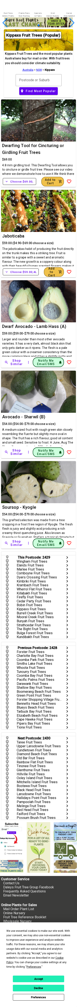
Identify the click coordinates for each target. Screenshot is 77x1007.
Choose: (19, 181)
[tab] (8, 14)
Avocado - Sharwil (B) (23, 416)
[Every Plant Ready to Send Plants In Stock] (38, 847)
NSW (39, 69)
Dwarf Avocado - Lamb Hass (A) (34, 326)
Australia (27, 69)
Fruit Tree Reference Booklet (24, 917)
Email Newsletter (16, 895)
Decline (38, 988)
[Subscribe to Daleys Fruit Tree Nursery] (11, 839)
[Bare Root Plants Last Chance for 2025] (38, 26)
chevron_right (67, 557)
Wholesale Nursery (17, 921)
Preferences (38, 997)
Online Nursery (14, 913)
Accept (38, 979)
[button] (31, 25)
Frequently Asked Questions (24, 891)
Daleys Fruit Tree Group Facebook (28, 887)
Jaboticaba (13, 236)
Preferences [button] (34, 966)
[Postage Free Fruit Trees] (11, 866)
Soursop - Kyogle (19, 507)
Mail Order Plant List (18, 909)
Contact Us (11, 883)
